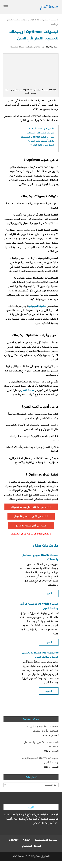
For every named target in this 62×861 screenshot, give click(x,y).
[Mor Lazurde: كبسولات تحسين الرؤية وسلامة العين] (9, 657)
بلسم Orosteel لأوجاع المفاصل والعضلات (41, 744)
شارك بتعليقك (17, 46)
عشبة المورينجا (37, 305)
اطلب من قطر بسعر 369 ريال (31, 525)
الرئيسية (54, 19)
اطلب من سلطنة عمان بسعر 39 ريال (31, 507)
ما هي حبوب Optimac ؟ (41, 128)
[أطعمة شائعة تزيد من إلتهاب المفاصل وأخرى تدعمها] (9, 731)
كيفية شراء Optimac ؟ (42, 144)
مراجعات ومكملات (35, 46)
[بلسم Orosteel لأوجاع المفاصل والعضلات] (9, 559)
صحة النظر (27, 390)
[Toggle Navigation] (5, 7)
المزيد (48, 593)
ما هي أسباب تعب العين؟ (41, 140)
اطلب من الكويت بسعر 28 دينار (31, 516)
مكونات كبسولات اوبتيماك (40, 132)
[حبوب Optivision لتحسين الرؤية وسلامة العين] (9, 608)
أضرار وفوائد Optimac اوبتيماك (37, 136)
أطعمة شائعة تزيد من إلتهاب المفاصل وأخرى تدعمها (43, 728)
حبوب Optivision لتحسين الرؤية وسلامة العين (40, 760)
